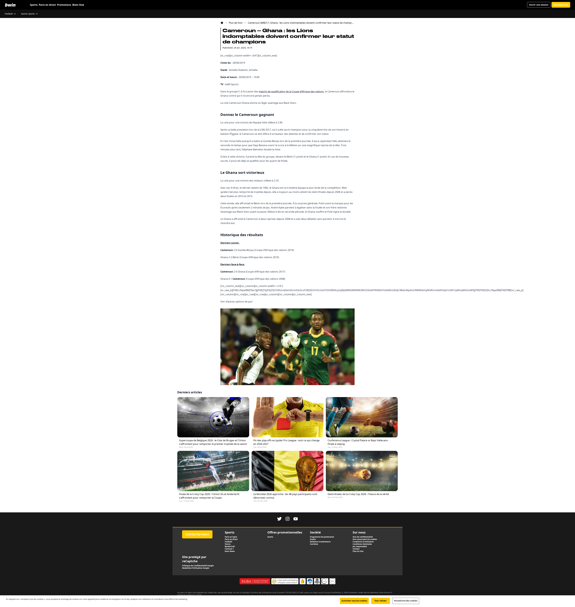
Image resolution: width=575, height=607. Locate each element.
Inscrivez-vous (560, 4)
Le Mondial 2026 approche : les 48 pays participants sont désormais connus (285, 495)
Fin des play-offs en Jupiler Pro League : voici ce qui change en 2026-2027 (286, 442)
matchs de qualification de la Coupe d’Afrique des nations (291, 91)
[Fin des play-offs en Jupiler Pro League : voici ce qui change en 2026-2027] (287, 417)
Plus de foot (235, 22)
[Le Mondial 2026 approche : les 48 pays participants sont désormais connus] (287, 471)
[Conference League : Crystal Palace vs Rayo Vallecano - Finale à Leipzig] (362, 417)
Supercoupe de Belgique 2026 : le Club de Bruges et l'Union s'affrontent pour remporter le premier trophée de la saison (213, 442)
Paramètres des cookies (405, 600)
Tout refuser (380, 600)
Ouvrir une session (538, 4)
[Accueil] (221, 22)
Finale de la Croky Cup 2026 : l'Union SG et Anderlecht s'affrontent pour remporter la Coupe (209, 495)
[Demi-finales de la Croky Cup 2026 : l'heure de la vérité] (362, 471)
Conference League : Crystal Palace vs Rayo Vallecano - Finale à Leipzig (358, 442)
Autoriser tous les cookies (354, 600)
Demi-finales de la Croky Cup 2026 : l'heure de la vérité (358, 494)
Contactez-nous (197, 534)
